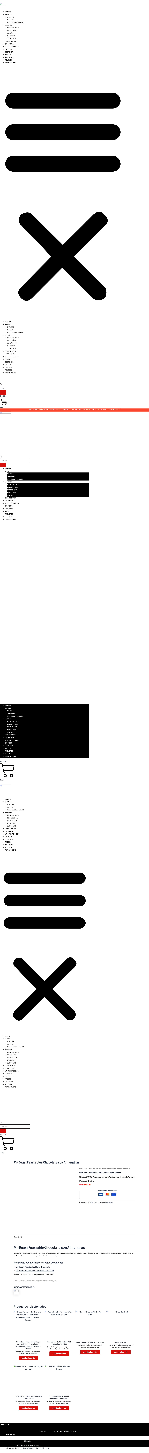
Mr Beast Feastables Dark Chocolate (33, 1267)
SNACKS (8, 14)
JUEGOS (8, 55)
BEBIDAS (8, 25)
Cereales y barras (15, 22)
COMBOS (8, 49)
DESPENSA (9, 52)
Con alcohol (13, 28)
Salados (11, 20)
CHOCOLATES (10, 41)
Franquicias (10, 63)
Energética (12, 30)
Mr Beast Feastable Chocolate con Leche (35, 1270)
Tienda (8, 12)
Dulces (10, 17)
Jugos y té (11, 38)
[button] (63, 194)
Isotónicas (12, 33)
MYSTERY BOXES (12, 47)
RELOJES (8, 60)
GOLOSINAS (9, 44)
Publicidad (37, 1448)
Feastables (109, 1202)
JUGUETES (9, 57)
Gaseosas (11, 36)
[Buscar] (3, 392)
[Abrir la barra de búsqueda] (1, 385)
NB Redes (46, 1448)
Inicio (81, 1169)
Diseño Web (27, 1448)
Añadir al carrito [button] (28, 1358)
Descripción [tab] (18, 1237)
